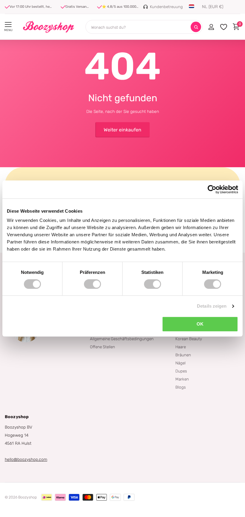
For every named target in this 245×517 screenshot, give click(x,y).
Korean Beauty (188, 338)
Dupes (181, 371)
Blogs (180, 387)
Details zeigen (211, 306)
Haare (180, 346)
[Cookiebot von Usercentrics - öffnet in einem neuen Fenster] (212, 189)
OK (200, 323)
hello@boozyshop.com (26, 459)
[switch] (92, 284)
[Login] (211, 27)
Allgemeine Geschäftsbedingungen (122, 338)
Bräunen (183, 354)
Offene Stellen (102, 346)
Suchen (196, 27)
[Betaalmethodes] (46, 497)
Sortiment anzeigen (8, 24)
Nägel (180, 362)
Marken (182, 379)
